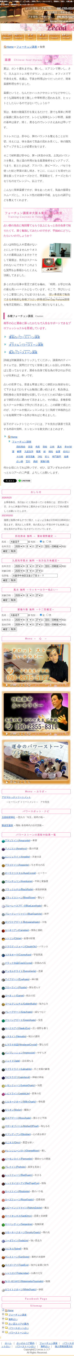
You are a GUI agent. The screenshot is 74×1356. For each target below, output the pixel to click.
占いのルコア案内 (25, 1343)
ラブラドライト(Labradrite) (18, 1069)
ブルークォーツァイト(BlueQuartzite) (23, 914)
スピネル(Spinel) (13, 1248)
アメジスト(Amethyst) (16, 848)
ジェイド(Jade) (12, 1061)
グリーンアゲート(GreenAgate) (20, 1020)
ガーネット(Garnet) (14, 995)
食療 (66, 456)
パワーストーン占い (19, 1332)
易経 (35, 461)
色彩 (37, 447)
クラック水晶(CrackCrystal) (19, 963)
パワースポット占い (19, 1328)
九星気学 (28, 451)
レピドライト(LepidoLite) (17, 1093)
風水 (59, 447)
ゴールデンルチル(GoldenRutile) (21, 1003)
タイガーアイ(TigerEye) (17, 1265)
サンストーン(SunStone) (17, 1257)
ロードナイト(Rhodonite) (17, 1191)
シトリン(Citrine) (13, 938)
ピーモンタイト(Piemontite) (19, 1158)
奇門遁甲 (56, 456)
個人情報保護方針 (64, 1346)
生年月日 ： (8, 546)
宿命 (45, 447)
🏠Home (9, 46)
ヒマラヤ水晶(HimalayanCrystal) (21, 1044)
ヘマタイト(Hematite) (15, 1036)
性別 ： (34, 541)
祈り (47, 456)
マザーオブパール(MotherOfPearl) (22, 1126)
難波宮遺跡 (7, 825)
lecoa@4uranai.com (62, 21)
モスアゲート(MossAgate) (18, 1118)
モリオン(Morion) (13, 1110)
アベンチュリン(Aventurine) (19, 881)
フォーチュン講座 (26, 46)
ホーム (8, 1343)
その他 (19, 456)
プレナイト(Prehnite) (15, 1167)
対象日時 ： (8, 571)
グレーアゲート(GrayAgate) (19, 1012)
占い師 (19, 461)
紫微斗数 (44, 461)
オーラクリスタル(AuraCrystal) (20, 873)
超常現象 (30, 456)
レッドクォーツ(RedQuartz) (19, 1175)
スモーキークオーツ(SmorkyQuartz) (23, 1232)
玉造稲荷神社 (8, 817)
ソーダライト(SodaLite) (16, 1240)
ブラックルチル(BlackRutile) (19, 889)
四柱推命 (20, 447)
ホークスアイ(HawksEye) (17, 1028)
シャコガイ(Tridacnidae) (17, 1273)
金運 (58, 451)
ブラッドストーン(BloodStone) (20, 897)
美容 (30, 447)
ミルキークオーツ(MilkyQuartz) (20, 1101)
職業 (38, 451)
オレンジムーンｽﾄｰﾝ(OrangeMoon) (22, 1150)
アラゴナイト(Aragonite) (17, 865)
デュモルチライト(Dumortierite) (20, 971)
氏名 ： (5, 541)
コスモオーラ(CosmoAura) (18, 954)
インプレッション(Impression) (20, 1052)
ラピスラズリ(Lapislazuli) (17, 1077)
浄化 (40, 456)
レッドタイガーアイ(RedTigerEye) (22, 1183)
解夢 (19, 451)
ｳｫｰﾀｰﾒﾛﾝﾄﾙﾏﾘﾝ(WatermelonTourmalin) (24, 1281)
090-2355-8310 (65, 8)
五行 (28, 461)
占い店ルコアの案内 (19, 1324)
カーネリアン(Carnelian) (17, 930)
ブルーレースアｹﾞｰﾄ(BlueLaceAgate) (23, 905)
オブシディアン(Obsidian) (18, 1134)
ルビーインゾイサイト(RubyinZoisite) (23, 1207)
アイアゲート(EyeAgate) (17, 979)
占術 (52, 447)
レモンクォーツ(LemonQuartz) (20, 1085)
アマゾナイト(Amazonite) (17, 840)
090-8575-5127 (65, 16)
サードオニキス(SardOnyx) (18, 1216)
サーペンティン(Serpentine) (19, 1224)
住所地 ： (6, 575)
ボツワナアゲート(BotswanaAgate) (22, 922)
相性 (51, 451)
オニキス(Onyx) (12, 1142)
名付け (66, 451)
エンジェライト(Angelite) (17, 856)
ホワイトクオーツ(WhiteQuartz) (20, 1289)
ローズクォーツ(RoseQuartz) (19, 1199)
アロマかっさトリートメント (16, 797)
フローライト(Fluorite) (16, 987)
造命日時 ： (8, 624)
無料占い (13, 1319)
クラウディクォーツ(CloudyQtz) (21, 946)
